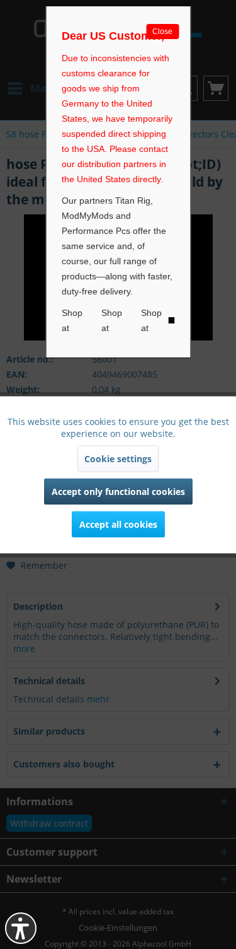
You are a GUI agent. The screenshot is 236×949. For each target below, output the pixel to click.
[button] (20, 928)
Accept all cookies (118, 524)
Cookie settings (118, 458)
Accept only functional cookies (118, 491)
